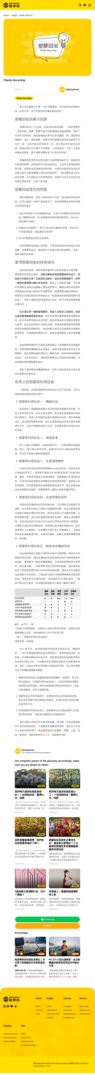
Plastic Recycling (24, 98)
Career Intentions (85, 1014)
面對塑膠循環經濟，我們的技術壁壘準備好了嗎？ (29, 842)
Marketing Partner (27, 1041)
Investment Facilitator (10, 1034)
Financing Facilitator (10, 1037)
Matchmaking (84, 1006)
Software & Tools (85, 1010)
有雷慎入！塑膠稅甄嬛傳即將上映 (63, 893)
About (38, 1006)
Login (38, 1014)
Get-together (67, 1006)
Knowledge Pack (68, 1018)
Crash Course (67, 1010)
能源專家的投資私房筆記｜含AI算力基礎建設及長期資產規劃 (30, 962)
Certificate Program (69, 1014)
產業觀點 (41, 786)
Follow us (49, 919)
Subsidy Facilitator (9, 1041)
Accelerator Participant (28, 1045)
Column (49, 1006)
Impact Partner (26, 1037)
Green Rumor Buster (53, 1014)
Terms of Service (81, 1063)
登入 (17, 730)
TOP (48, 1066)
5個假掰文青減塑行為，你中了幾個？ (30, 893)
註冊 (75, 726)
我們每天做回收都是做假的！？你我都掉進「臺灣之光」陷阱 (29, 794)
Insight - (21, 15)
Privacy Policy (39, 1066)
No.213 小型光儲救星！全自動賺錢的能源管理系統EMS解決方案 (64, 962)
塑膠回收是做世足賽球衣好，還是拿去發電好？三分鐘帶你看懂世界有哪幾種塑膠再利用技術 (63, 845)
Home (6, 15)
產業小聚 (45, 734)
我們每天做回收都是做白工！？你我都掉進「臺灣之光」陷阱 (63, 794)
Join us (47, 926)
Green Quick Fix (52, 1010)
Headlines (50, 1018)
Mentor (23, 1034)
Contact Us (39, 1010)
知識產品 (41, 954)
